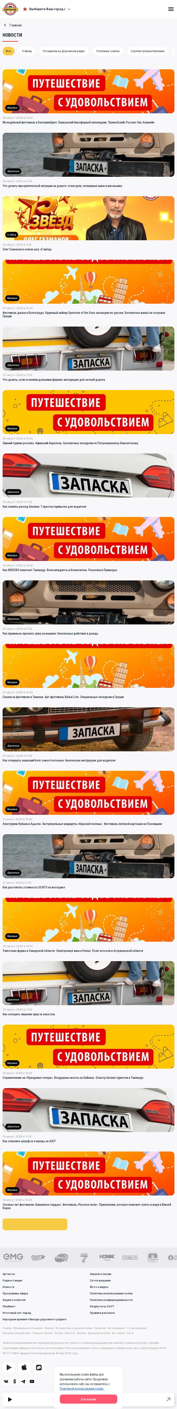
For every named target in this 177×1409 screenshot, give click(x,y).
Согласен (88, 1399)
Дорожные (13, 171)
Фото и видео (99, 1287)
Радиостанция (12, 1280)
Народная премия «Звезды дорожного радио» (34, 1319)
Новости (8, 1287)
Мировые (12, 107)
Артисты (9, 1274)
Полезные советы (108, 51)
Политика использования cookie (111, 1293)
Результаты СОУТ (102, 1306)
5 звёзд (27, 51)
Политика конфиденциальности (111, 1300)
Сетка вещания (100, 1280)
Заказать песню (100, 1274)
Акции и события (14, 1300)
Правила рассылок (102, 1312)
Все (8, 51)
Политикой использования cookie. (82, 1388)
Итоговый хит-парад (17, 1312)
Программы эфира (15, 1293)
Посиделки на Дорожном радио (64, 51)
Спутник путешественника (147, 51)
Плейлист (9, 1306)
